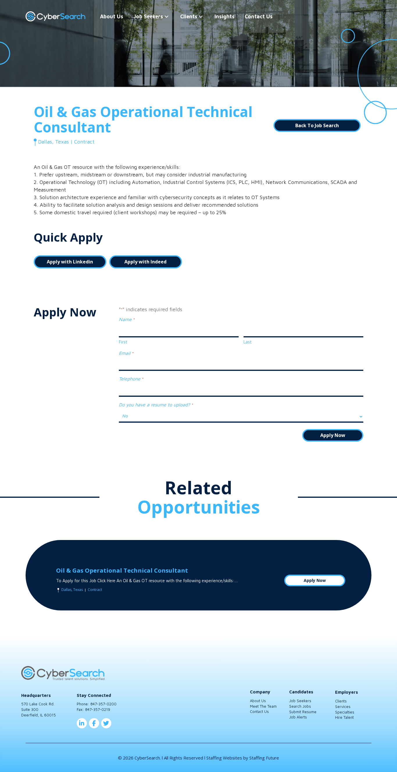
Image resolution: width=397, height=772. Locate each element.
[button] (166, 16)
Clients (341, 701)
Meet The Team (263, 706)
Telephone (131, 378)
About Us (258, 700)
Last (248, 341)
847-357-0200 (103, 704)
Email (126, 353)
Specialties (344, 712)
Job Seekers (300, 700)
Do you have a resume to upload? (155, 404)
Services (342, 706)
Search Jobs (300, 706)
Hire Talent (344, 717)
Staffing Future (264, 758)
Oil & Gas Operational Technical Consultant (122, 570)
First (123, 341)
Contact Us (259, 711)
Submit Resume (302, 711)
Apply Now (315, 580)
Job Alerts (298, 717)
